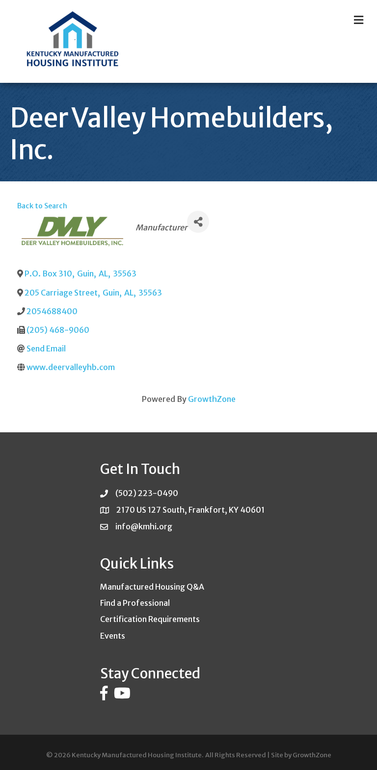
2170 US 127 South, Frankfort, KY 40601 (190, 510)
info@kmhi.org (143, 526)
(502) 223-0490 (146, 493)
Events (112, 636)
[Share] (198, 222)
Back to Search (42, 205)
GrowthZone (212, 399)
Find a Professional (135, 603)
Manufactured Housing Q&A (152, 587)
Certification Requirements (150, 619)
